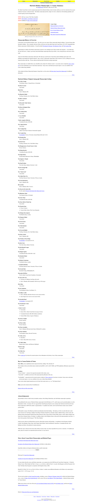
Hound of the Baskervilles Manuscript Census (35, 190)
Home (24, 1)
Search (69, 1)
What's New (53, 496)
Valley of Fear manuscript (32, 20)
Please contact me (49, 377)
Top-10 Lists (46, 1)
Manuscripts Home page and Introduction (30, 492)
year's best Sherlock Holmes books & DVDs (45, 483)
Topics (73, 74)
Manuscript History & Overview (56, 25)
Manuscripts (35, 1)
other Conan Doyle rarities (34, 476)
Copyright (39, 500)
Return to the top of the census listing (25, 388)
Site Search (57, 496)
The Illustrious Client (57, 46)
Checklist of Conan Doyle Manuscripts (26, 458)
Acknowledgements (54, 32)
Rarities (57, 1)
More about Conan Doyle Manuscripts (58, 34)
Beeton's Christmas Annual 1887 (55, 476)
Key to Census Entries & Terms (56, 30)
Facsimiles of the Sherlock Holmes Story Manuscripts (28, 444)
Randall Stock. (46, 500)
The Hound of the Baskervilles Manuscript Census (28, 440)
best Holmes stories (60, 483)
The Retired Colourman (47, 46)
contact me (23, 355)
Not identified (22, 134)
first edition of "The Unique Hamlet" (55, 478)
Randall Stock (40, 7)
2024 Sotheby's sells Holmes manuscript (30, 18)
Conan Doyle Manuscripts (29, 455)
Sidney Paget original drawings (31, 478)
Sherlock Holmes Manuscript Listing (57, 28)
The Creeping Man (67, 46)
